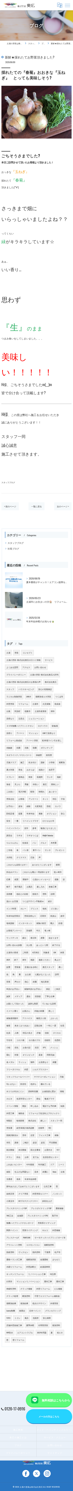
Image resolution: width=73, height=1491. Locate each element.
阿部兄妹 (51, 1054)
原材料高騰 (33, 1091)
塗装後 (17, 967)
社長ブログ (13, 548)
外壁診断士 (31, 1266)
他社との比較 (22, 893)
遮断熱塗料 (49, 1244)
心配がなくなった (43, 974)
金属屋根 (44, 1259)
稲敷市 (27, 711)
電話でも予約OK (49, 1105)
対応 (55, 798)
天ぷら (17, 784)
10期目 (9, 1120)
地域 (44, 908)
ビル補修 (58, 1288)
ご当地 (9, 850)
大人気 (29, 945)
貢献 (42, 762)
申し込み (34, 1105)
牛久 (38, 930)
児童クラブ (11, 762)
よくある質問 (12, 667)
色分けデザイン (39, 1303)
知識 (62, 1105)
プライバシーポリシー (16, 674)
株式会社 (32, 1120)
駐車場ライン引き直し (52, 740)
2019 (52, 711)
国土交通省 (35, 1149)
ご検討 (26, 1142)
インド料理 (11, 908)
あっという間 (42, 945)
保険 (56, 1135)
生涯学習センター (24, 1098)
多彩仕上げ (47, 1200)
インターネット (25, 923)
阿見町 (17, 711)
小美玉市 (10, 1200)
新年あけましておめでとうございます (23, 1186)
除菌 (35, 747)
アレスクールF (12, 1237)
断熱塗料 (26, 1296)
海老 (8, 784)
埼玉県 (53, 1274)
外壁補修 (56, 1230)
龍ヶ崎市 (58, 871)
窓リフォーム (18, 1339)
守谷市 (9, 1040)
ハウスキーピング (26, 689)
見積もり (10, 718)
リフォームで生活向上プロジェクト (44, 1113)
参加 (20, 806)
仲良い (36, 784)
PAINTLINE (26, 1237)
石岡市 (43, 915)
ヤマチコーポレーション (44, 1076)
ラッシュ (22, 1062)
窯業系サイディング (46, 1222)
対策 (16, 1054)
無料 (32, 1062)
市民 (8, 1142)
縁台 (24, 937)
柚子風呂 (18, 886)
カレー (23, 908)
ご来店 (57, 988)
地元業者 (45, 981)
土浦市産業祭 (40, 711)
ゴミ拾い (54, 908)
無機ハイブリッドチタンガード (20, 1222)
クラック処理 (12, 1296)
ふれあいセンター (14, 1164)
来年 (24, 959)
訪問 (57, 974)
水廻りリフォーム (14, 1266)
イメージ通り (12, 1010)
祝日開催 (10, 1149)
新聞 (58, 864)
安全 (8, 820)
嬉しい (43, 1120)
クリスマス (21, 857)
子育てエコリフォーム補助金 (47, 1296)
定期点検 (38, 1025)
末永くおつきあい (22, 1025)
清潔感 (38, 996)
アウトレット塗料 (14, 1244)
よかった (54, 1018)
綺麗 (35, 981)
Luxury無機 (10, 1310)
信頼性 (47, 1040)
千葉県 (47, 1252)
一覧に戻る (36, 506)
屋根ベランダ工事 (14, 1259)
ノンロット (57, 1193)
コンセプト (27, 652)
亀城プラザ (49, 1098)
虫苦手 (52, 769)
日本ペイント (35, 1310)
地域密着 (20, 1120)
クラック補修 (26, 1288)
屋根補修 (59, 1208)
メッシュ (54, 1047)
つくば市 (59, 696)
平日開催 (53, 1142)
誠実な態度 (33, 1003)
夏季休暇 (30, 1325)
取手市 (55, 1215)
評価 (39, 1032)
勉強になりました (48, 828)
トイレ (17, 1317)
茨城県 (29, 930)
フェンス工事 (44, 1135)
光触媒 (9, 747)
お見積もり (43, 1062)
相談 (32, 959)
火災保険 (46, 703)
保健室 (39, 755)
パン (34, 842)
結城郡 (20, 1215)
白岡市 (9, 1281)
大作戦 (9, 857)
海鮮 (59, 776)
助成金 (57, 703)
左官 (32, 1135)
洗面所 (36, 1317)
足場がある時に (31, 967)
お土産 (28, 974)
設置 (8, 967)
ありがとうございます (42, 864)
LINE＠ (28, 696)
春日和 (33, 937)
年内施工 (42, 1164)
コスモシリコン (33, 1244)
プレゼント (60, 850)
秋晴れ (41, 791)
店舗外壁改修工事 (14, 1325)
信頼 (47, 1032)
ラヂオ (19, 835)
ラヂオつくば (32, 835)
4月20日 (35, 952)
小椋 (8, 1047)
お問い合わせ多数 (14, 945)
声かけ (17, 981)
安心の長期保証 (45, 689)
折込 (18, 1157)
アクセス (26, 667)
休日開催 (22, 1149)
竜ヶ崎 (47, 930)
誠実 (8, 996)
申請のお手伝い (13, 988)
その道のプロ (34, 1040)
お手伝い (10, 806)
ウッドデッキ (12, 937)
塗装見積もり (30, 915)
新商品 (21, 776)
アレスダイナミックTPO (37, 1215)
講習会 (9, 835)
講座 (16, 1142)
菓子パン (37, 850)
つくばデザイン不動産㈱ (33, 901)
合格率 (41, 1127)
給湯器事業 (45, 1266)
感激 (56, 879)
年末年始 (30, 813)
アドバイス (27, 1018)
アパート (20, 733)
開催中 (26, 879)
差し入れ (40, 886)
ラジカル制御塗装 (14, 696)
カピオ (9, 1098)
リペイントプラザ (30, 820)
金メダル (10, 1062)
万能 (62, 1076)
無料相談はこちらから (56, 1400)
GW (55, 952)
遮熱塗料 (56, 1325)
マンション (33, 733)
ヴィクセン (23, 1252)
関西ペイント (12, 1230)
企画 (62, 1171)
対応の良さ (27, 1032)
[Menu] (67, 5)
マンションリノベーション (28, 1281)
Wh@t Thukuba (48, 835)
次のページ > (63, 506)
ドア (52, 1164)
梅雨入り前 (41, 1018)
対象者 (46, 952)
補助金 (21, 1113)
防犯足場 (10, 813)
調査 (55, 1062)
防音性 (23, 1083)
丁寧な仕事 (50, 996)
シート (61, 1164)
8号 (44, 1047)
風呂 (27, 1317)
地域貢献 (10, 923)
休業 (62, 952)
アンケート (33, 798)
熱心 (27, 981)
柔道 (41, 1054)
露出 (28, 996)
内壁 (26, 1069)
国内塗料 (36, 1252)
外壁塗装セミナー (40, 1193)
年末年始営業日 (13, 915)
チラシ (9, 1157)
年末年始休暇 (30, 1179)
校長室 (49, 755)
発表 (18, 1179)
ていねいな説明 (49, 1003)
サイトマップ (54, 1452)
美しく (51, 1010)
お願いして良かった (15, 1003)
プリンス (34, 908)
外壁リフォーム (43, 1288)
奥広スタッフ (48, 967)
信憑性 (57, 1040)
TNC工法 (9, 1215)
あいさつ (53, 791)
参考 (34, 828)
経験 (28, 806)
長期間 (40, 776)
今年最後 (30, 1164)
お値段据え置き (49, 1091)
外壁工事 (10, 1113)
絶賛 (16, 879)
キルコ (45, 1230)
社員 (8, 1032)
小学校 (52, 762)
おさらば (30, 769)
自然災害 (10, 1193)
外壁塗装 (10, 703)
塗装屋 (9, 1127)
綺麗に (45, 1171)
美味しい (55, 784)
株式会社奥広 (51, 681)
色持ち (33, 1083)
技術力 (35, 893)
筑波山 (53, 915)
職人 (52, 923)
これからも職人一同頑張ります (36, 871)
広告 (32, 857)
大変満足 (39, 806)
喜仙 (38, 1098)
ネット (45, 798)
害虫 (20, 769)
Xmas (54, 1171)
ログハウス (43, 725)
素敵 (41, 813)
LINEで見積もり (49, 733)
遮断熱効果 (11, 1303)
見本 (36, 1171)
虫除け (41, 769)
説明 (53, 893)
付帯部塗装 (43, 1325)
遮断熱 (62, 762)
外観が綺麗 (39, 1010)
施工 (22, 762)
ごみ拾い (10, 791)
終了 (16, 959)
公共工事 (48, 1186)
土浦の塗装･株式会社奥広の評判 (44, 674)
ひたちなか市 (48, 820)
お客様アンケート (14, 930)
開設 (24, 1105)
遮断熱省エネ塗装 (43, 696)
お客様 (21, 798)
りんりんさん (12, 842)
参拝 (62, 915)
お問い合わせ (40, 667)
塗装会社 (10, 798)
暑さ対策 (10, 769)
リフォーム (23, 703)
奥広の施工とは (18, 1437)
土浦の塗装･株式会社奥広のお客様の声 (23, 681)
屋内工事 (48, 1281)
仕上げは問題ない (22, 1171)
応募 (8, 879)
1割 (49, 1127)
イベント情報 (12, 1105)
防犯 (49, 806)
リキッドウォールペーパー (18, 1076)
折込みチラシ (12, 871)
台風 (8, 711)
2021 (8, 959)
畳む (8, 1054)
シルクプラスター (40, 1069)
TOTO (8, 1317)
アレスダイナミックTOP (16, 1208)
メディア (18, 996)
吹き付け (32, 762)
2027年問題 (41, 1332)
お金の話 (26, 1047)
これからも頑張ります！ (17, 864)
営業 (8, 981)
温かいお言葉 (12, 901)
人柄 (16, 1032)
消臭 (27, 747)
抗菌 (18, 747)
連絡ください (44, 959)
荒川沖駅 (22, 791)
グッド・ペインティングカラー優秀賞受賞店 (55, 1429)
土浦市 (35, 703)
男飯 (27, 784)
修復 (8, 1025)
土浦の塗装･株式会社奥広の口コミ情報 (23, 659)
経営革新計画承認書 (25, 1127)
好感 (60, 923)
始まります (53, 937)
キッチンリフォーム (15, 1274)
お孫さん (26, 1010)
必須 (35, 1142)
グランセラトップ (53, 1310)
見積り (9, 733)
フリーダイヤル (13, 1069)
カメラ (58, 806)
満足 (48, 988)
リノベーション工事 (37, 1274)
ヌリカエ (57, 1032)
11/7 (58, 1149)
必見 (43, 1142)
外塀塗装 (54, 1303)
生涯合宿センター (50, 1157)
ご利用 (25, 952)
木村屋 (54, 842)
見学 (26, 828)
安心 (63, 813)
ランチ (50, 776)
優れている (45, 1083)
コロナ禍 (20, 1040)
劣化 (16, 1047)
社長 (62, 1025)
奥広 (45, 784)
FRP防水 (9, 1332)
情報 (62, 1091)
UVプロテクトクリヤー (28, 1200)
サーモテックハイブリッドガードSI (50, 1237)
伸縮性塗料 (11, 1288)
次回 (37, 1047)
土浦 (8, 652)
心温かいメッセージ (41, 879)
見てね (36, 1157)
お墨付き (48, 1149)
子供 (63, 798)
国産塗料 (10, 1252)
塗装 (16, 652)
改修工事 (53, 886)
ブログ (18, 1445)
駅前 (32, 791)
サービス (49, 659)
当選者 (9, 1179)
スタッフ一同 (56, 1120)
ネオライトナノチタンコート (19, 755)
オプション (52, 813)
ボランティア (47, 747)
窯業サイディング (30, 1230)
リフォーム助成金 (14, 740)
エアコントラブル (25, 1332)
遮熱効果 (24, 1303)
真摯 (42, 937)
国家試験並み (12, 1135)
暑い (60, 967)
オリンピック (28, 1054)
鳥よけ (57, 959)
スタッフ (10, 689)
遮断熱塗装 (31, 1259)
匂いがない (11, 1083)
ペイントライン (13, 828)
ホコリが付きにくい (15, 1091)
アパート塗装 (32, 740)
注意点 (21, 718)
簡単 (30, 776)
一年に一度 (51, 1025)
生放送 (25, 842)
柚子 (8, 886)
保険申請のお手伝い (33, 988)
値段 (8, 1171)
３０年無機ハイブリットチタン (20, 725)
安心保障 (47, 1317)
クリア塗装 (23, 1193)
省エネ (60, 1332)
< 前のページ (10, 506)
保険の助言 (41, 923)
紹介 (50, 901)
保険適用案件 (12, 1018)
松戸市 (57, 1252)
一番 (16, 820)
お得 (27, 1157)
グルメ (43, 842)
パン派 (26, 850)
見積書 (9, 893)
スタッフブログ (8, 482)
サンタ (48, 850)
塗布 (24, 1135)
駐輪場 (55, 725)
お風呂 (29, 886)
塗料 (44, 893)
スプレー (10, 776)
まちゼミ (56, 1259)
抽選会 (22, 1310)
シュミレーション (36, 718)
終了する (56, 945)
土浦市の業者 (12, 952)
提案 (20, 813)
